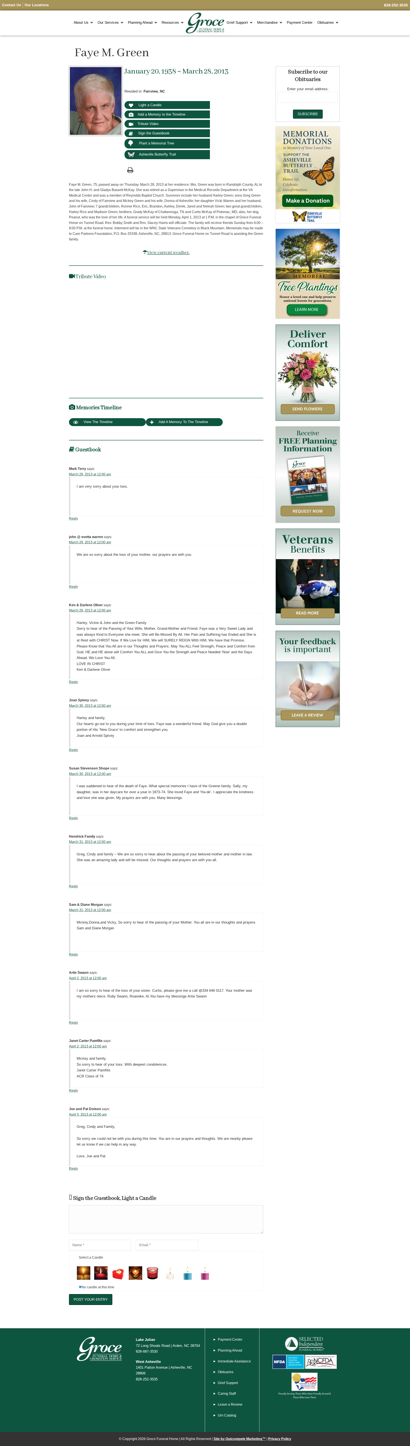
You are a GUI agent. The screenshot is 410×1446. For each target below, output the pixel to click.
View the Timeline (97, 422)
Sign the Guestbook (153, 133)
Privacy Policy (279, 1439)
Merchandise (267, 23)
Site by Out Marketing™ (240, 1439)
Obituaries (325, 23)
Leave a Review (230, 1404)
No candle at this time (98, 1287)
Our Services (108, 23)
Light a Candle (149, 105)
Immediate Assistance (234, 1361)
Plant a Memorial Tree (156, 143)
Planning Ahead (140, 23)
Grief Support (237, 23)
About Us (81, 23)
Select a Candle (91, 1257)
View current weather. (168, 252)
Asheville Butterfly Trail (157, 154)
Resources (170, 23)
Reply (73, 518)
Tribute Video (148, 124)
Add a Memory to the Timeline (161, 114)
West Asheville (148, 1361)
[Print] (130, 169)
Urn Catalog (227, 1415)
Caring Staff (227, 1393)
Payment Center (300, 23)
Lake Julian (145, 1339)
